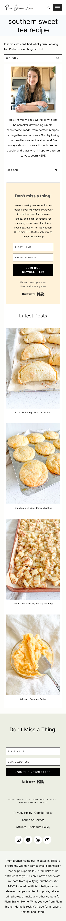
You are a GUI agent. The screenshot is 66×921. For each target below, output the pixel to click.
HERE (42, 155)
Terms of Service (33, 820)
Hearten (24, 802)
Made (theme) (38, 802)
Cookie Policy (43, 812)
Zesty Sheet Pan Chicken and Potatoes (33, 603)
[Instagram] (19, 840)
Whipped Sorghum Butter (33, 699)
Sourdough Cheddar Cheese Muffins (33, 508)
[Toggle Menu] (57, 7)
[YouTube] (47, 840)
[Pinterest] (38, 840)
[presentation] (33, 368)
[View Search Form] (48, 8)
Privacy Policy (23, 812)
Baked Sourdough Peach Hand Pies (33, 412)
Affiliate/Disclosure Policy (33, 827)
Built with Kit (33, 294)
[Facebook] (28, 840)
